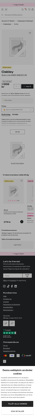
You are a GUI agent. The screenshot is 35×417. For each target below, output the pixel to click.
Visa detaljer (17, 411)
